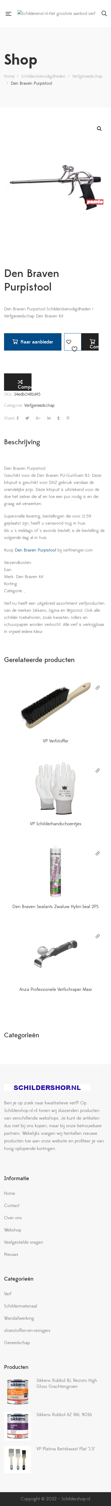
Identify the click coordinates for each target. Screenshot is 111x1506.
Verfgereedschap (39, 405)
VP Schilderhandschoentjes (55, 824)
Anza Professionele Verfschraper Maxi (55, 990)
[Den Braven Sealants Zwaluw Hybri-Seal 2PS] (55, 871)
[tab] (55, 442)
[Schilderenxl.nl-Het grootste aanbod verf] (56, 13)
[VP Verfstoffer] (55, 705)
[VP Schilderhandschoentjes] (55, 788)
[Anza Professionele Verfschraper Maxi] (55, 954)
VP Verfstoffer (55, 741)
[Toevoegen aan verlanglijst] (72, 342)
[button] (99, 129)
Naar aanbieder (36, 342)
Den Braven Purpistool (34, 550)
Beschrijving (22, 442)
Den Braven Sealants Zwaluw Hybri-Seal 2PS (55, 907)
